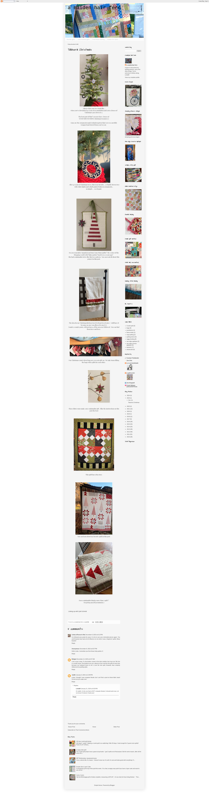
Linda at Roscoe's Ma (78, 634)
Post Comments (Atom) (82, 730)
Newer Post (71, 727)
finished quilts (71, 39)
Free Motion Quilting (98, 39)
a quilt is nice (131, 373)
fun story (99, 475)
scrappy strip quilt (81, 750)
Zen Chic (129, 360)
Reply (73, 643)
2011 (128, 434)
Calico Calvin (80, 775)
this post (107, 537)
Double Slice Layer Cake (83, 766)
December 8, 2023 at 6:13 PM (94, 634)
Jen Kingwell (131, 383)
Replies (76, 685)
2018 (128, 416)
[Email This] (96, 622)
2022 (128, 406)
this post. (97, 259)
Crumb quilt (130, 325)
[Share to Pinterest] (102, 622)
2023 (128, 398)
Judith (74, 675)
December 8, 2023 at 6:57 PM (88, 648)
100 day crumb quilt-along (83, 741)
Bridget (74, 659)
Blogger (112, 785)
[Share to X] (99, 622)
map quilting (130, 334)
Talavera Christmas (133, 402)
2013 (128, 429)
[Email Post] (93, 622)
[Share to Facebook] (100, 622)
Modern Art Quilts (112, 39)
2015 (128, 424)
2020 (128, 411)
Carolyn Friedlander (133, 358)
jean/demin (130, 330)
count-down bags (85, 360)
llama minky (130, 332)
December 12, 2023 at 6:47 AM (86, 659)
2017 (128, 419)
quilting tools (130, 337)
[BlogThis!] (97, 622)
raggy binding (130, 339)
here (92, 329)
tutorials (129, 347)
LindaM (78, 688)
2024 (128, 395)
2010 (128, 437)
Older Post (116, 727)
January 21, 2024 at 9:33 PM (89, 688)
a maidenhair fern (132, 65)
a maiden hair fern (94, 8)
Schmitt (84, 611)
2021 (128, 409)
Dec (129, 400)
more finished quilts (84, 39)
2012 (128, 431)
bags (128, 328)
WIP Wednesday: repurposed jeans (86, 758)
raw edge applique (132, 341)
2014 (128, 426)
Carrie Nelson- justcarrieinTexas (132, 386)
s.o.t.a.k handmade (132, 363)
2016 (128, 421)
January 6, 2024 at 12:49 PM (84, 675)
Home (94, 727)
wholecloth (130, 349)
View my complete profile (132, 77)
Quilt (80, 611)
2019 (128, 414)
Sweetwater (105, 323)
